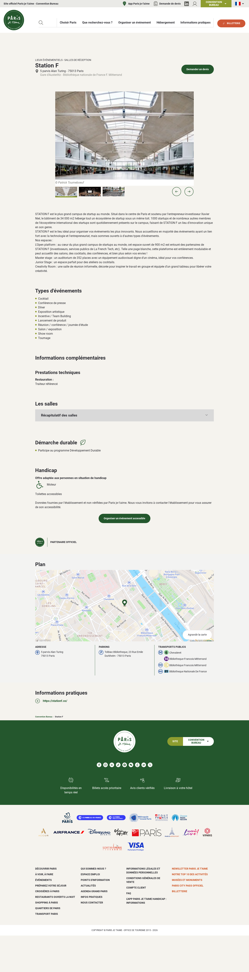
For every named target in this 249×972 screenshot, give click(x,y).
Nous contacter (92, 902)
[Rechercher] (41, 22)
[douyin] (137, 765)
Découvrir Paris (46, 868)
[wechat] (131, 765)
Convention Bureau (43, 717)
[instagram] (105, 765)
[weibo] (143, 765)
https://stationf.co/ (55, 701)
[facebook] (99, 765)
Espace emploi (90, 874)
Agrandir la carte (197, 634)
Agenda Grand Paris (94, 891)
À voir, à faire (44, 874)
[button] (176, 191)
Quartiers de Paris (47, 908)
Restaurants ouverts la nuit (55, 896)
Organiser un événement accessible (124, 518)
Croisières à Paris (47, 891)
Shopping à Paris (46, 902)
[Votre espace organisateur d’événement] (194, 3)
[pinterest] (124, 765)
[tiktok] (118, 765)
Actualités (88, 885)
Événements (43, 879)
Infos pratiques (91, 896)
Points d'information (95, 879)
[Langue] (240, 4)
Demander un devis (197, 69)
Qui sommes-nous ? (93, 868)
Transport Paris (46, 913)
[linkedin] (112, 765)
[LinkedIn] (186, 3)
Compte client (136, 887)
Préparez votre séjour (50, 885)
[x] (150, 765)
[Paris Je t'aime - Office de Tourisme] (14, 20)
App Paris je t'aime (139, 3)
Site (175, 741)
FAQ (128, 893)
